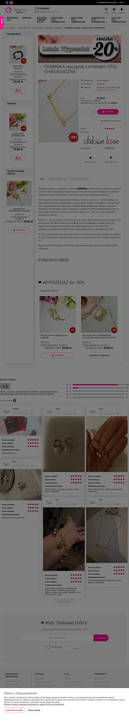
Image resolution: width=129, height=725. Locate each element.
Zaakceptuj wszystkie (14, 710)
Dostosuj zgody (34, 710)
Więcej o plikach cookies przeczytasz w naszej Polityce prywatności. (34, 704)
